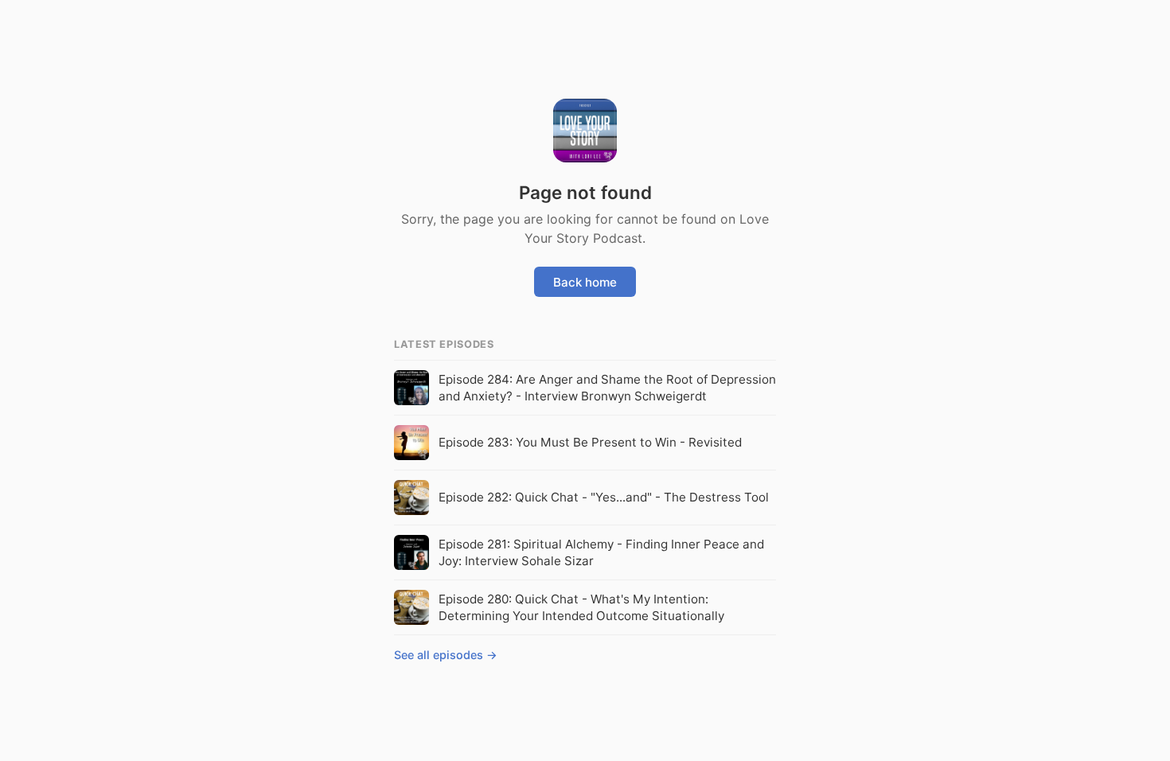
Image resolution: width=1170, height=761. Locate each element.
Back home (585, 282)
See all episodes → (445, 654)
